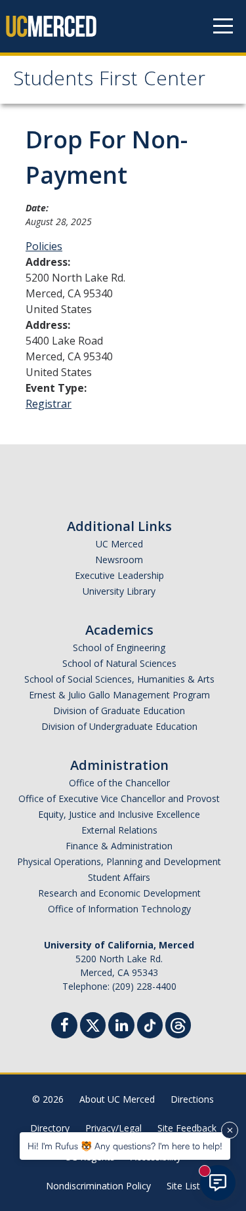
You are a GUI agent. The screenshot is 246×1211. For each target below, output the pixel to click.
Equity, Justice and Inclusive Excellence (119, 814)
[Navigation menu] (223, 26)
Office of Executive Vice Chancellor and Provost (119, 798)
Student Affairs (119, 877)
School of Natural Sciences (119, 663)
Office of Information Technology (119, 909)
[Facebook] (64, 1027)
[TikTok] (149, 1023)
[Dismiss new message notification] (229, 1130)
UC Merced (119, 544)
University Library (119, 591)
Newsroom (119, 559)
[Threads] (178, 1023)
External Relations (119, 830)
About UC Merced (117, 1099)
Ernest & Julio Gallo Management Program (119, 695)
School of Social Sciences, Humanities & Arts (119, 679)
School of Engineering (119, 647)
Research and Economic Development (119, 893)
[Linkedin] (121, 1027)
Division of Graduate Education (119, 710)
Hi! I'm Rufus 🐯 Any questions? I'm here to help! (125, 1145)
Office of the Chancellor (119, 782)
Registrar (49, 403)
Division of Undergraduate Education (119, 726)
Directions (192, 1099)
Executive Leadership (119, 575)
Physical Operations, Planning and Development (119, 861)
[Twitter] (92, 1023)
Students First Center (109, 81)
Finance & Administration (119, 845)
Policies (44, 246)
